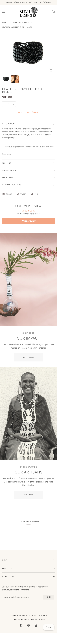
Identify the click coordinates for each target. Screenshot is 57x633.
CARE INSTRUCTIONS (11, 185)
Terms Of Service (20, 620)
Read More (28, 357)
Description (8, 124)
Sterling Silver (21, 23)
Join (49, 597)
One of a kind (9, 170)
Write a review (29, 221)
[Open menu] (6, 12)
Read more (6, 154)
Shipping (6, 163)
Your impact (8, 177)
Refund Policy (38, 620)
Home (5, 23)
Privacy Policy (39, 615)
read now (28, 495)
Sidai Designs (18, 615)
